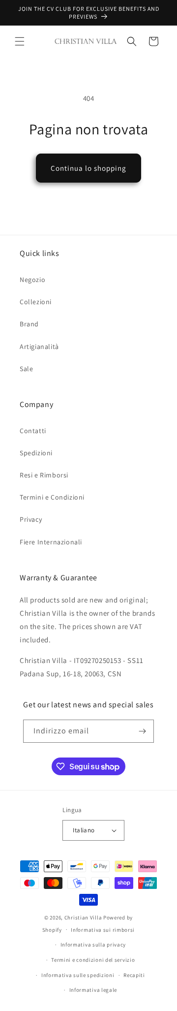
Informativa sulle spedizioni (78, 975)
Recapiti (134, 975)
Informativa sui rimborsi (103, 929)
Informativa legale (93, 989)
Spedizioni (36, 452)
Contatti (33, 430)
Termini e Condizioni (52, 497)
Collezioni (36, 301)
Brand (29, 323)
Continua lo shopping (88, 168)
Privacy (31, 519)
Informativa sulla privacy (93, 944)
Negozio (32, 279)
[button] (19, 41)
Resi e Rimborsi (44, 475)
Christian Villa (83, 917)
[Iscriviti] (142, 731)
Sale (26, 368)
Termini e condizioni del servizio (93, 959)
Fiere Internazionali (51, 541)
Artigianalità (39, 346)
